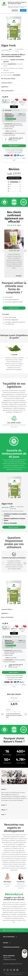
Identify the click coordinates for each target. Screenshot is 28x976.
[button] (3, 251)
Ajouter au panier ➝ (14, 308)
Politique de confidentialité (11, 974)
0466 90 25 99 (22, 930)
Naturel (3, 789)
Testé (2, 814)
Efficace (3, 810)
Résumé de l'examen (14, 178)
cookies (20, 974)
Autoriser (23, 10)
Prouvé (3, 805)
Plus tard (15, 10)
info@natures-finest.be (9, 959)
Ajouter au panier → (14, 145)
